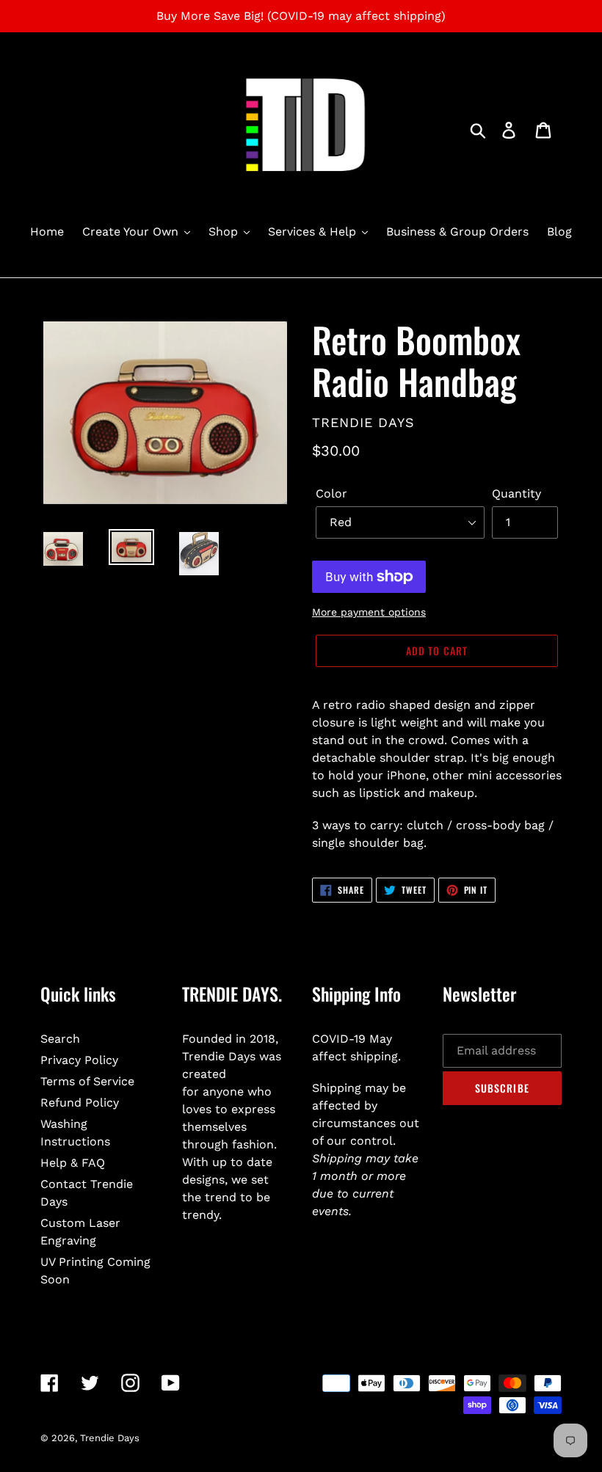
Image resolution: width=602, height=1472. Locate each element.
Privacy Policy (79, 1060)
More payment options (369, 612)
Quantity (516, 493)
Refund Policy (79, 1103)
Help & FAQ (72, 1163)
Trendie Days (109, 1437)
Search (60, 1039)
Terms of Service (87, 1081)
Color (331, 493)
